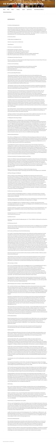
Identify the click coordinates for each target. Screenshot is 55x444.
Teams (12, 9)
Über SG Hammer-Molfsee (39, 9)
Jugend (23, 9)
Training (17, 9)
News (8, 9)
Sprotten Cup (29, 9)
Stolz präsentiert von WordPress (8, 441)
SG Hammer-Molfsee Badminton (23, 4)
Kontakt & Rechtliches (7, 12)
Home (4, 9)
